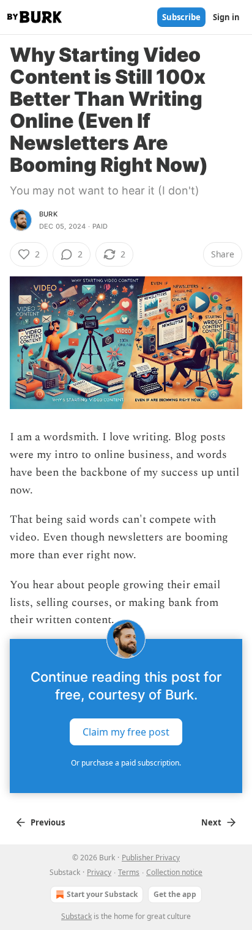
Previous (48, 822)
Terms (128, 872)
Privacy (99, 872)
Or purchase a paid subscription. (126, 763)
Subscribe (181, 17)
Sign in (226, 17)
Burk (48, 214)
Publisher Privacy (151, 857)
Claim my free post (126, 732)
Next (211, 822)
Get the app (175, 894)
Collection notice (174, 872)
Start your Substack (102, 894)
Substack (76, 916)
